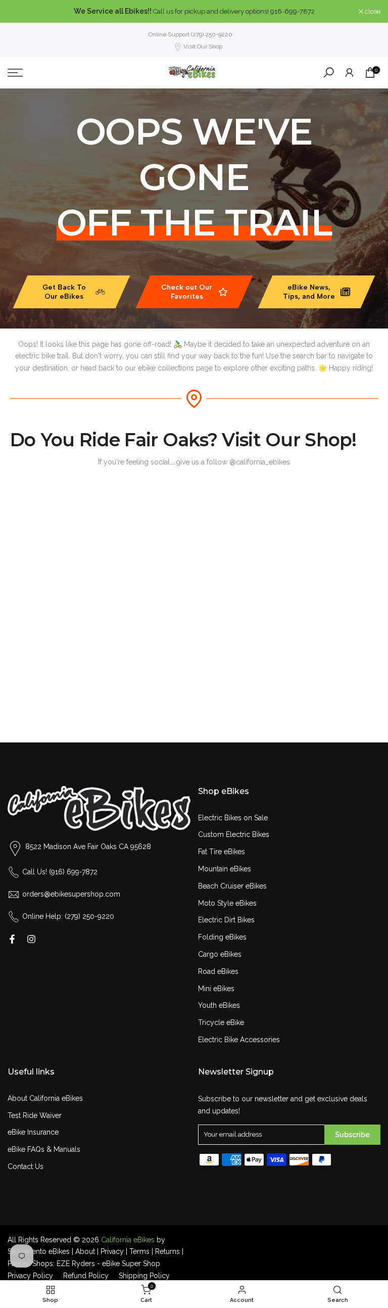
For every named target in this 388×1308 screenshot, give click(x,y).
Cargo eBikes (219, 954)
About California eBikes (45, 1098)
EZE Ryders (76, 1263)
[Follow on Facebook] (12, 939)
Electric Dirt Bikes (226, 920)
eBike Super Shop (131, 1263)
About (85, 1251)
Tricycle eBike (221, 1022)
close (20, 11)
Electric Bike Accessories (239, 1040)
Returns (167, 1251)
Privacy (112, 1251)
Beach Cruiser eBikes (232, 886)
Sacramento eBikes (39, 1251)
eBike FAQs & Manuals (44, 1149)
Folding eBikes (222, 937)
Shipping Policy (144, 1276)
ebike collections (166, 368)
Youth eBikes (219, 1005)
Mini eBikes (216, 989)
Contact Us (25, 1166)
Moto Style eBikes (227, 903)
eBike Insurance (33, 1132)
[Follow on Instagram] (31, 939)
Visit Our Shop (202, 46)
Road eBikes (218, 971)
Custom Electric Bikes (233, 834)
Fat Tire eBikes (221, 852)
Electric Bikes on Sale (233, 818)
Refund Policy (86, 1276)
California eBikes (128, 1240)
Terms (139, 1251)
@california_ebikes (259, 462)
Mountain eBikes (224, 869)
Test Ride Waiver (35, 1115)
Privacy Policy (30, 1276)
